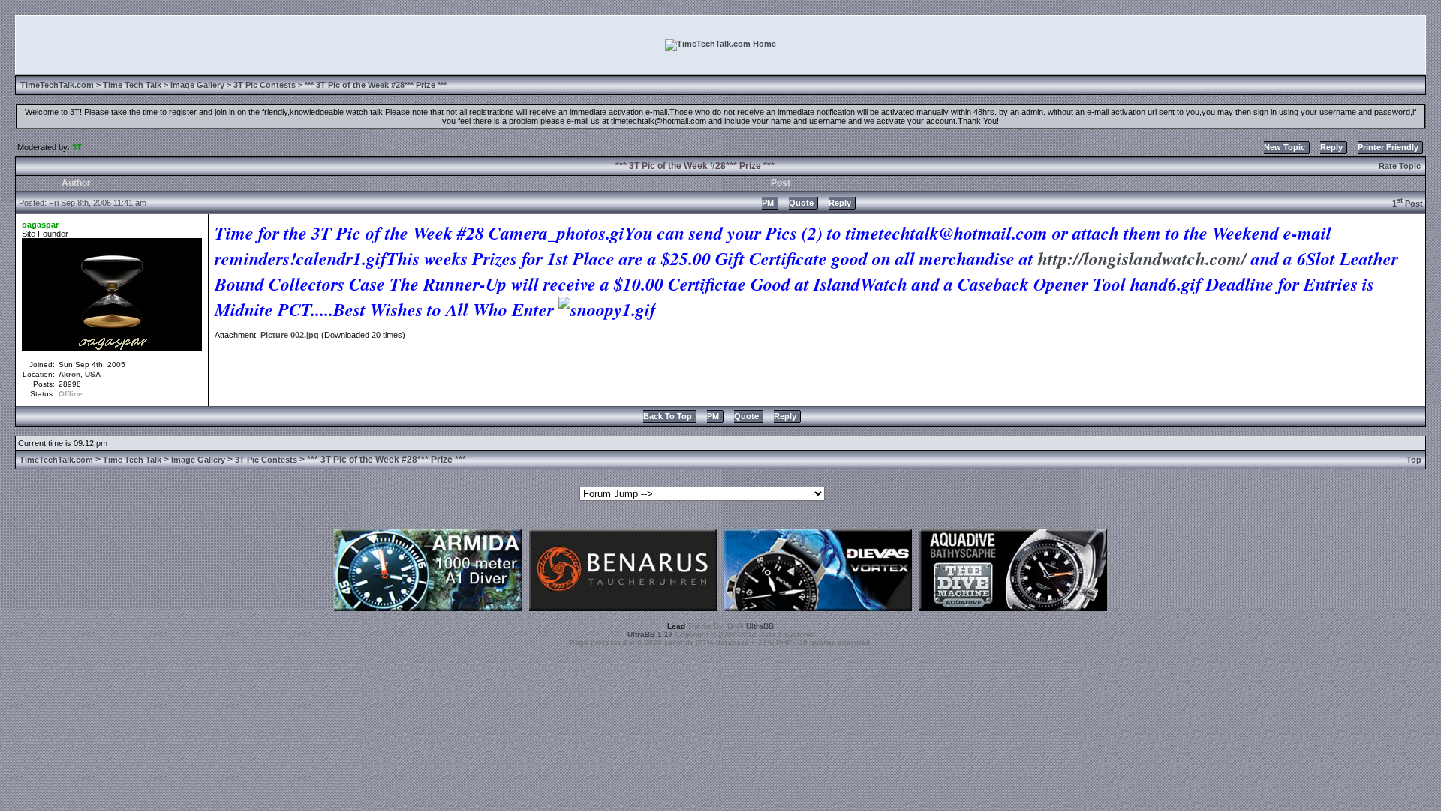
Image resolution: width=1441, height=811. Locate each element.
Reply (1331, 147)
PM (768, 202)
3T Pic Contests (264, 84)
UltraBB (760, 626)
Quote (801, 202)
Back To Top (667, 416)
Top (1413, 459)
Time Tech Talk (132, 84)
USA (93, 374)
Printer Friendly (1388, 147)
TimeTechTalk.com (57, 84)
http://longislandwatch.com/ (1142, 258)
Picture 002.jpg (289, 334)
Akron (69, 374)
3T (77, 147)
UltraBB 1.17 (650, 634)
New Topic (1284, 147)
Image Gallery (197, 84)
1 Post (1407, 203)
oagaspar (40, 224)
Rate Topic (1399, 165)
